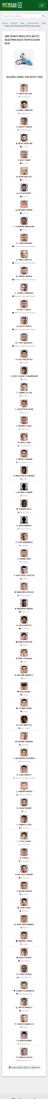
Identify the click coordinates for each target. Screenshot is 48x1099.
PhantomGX (33, 23)
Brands (14, 23)
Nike (22, 23)
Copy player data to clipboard (25, 1067)
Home (5, 23)
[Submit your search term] (43, 16)
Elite (44, 23)
